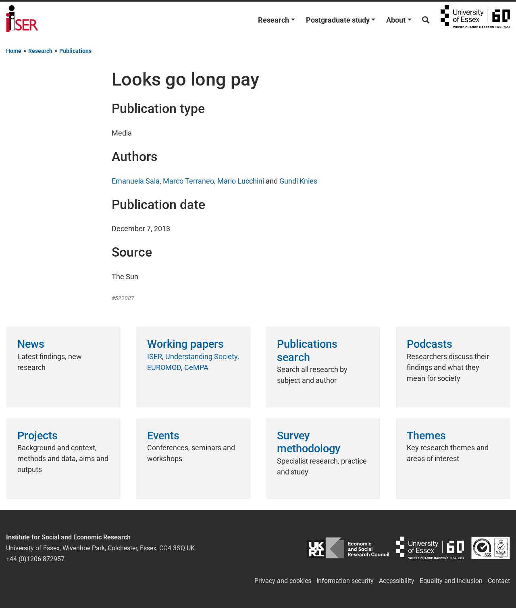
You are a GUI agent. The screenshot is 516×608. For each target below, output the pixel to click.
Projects (37, 435)
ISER (154, 356)
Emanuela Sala (136, 181)
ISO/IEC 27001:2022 (490, 548)
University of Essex (475, 19)
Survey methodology (308, 442)
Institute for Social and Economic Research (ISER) (22, 19)
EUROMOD (164, 367)
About (396, 20)
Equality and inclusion (451, 581)
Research (273, 20)
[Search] (426, 20)
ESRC (348, 548)
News (30, 344)
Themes (426, 435)
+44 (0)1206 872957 (35, 559)
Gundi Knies (298, 181)
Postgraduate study (338, 20)
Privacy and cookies (282, 581)
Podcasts (429, 344)
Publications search (307, 351)
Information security (345, 581)
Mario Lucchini (240, 181)
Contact (499, 581)
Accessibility (396, 581)
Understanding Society (201, 356)
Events (163, 435)
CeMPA (196, 367)
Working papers (185, 344)
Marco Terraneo (188, 181)
